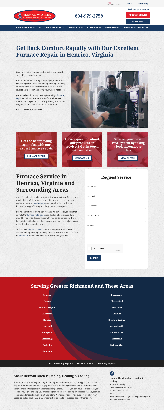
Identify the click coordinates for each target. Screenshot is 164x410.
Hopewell (47, 326)
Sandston (47, 351)
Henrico (47, 320)
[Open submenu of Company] (100, 28)
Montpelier (47, 332)
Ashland (47, 295)
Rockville (47, 345)
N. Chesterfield (116, 332)
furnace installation (36, 215)
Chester (47, 301)
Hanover (117, 313)
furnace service (34, 229)
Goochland (47, 313)
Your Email (92, 196)
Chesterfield (117, 301)
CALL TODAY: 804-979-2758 (29, 109)
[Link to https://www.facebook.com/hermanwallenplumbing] (112, 373)
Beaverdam (116, 295)
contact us (23, 235)
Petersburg (47, 338)
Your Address (93, 215)
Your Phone (92, 206)
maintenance (39, 203)
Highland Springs (116, 320)
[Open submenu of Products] (82, 28)
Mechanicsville (116, 326)
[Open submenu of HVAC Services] (34, 28)
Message (90, 225)
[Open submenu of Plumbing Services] (64, 28)
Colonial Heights (47, 307)
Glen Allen (117, 307)
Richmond (117, 338)
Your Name (92, 186)
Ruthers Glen (116, 345)
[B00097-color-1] (35, 10)
